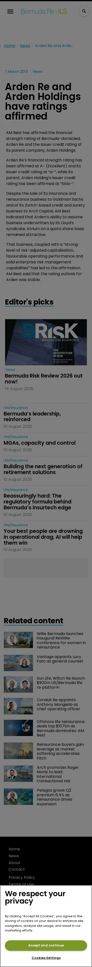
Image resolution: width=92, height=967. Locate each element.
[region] (46, 926)
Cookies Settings (46, 957)
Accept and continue (46, 945)
